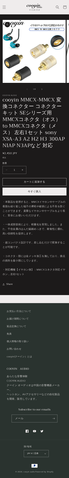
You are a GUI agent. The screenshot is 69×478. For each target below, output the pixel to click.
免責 (9, 334)
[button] (4, 7)
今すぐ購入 (34, 191)
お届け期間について (18, 318)
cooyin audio (29, 472)
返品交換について (16, 326)
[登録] (53, 418)
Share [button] (9, 284)
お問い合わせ (14, 349)
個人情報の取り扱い (18, 341)
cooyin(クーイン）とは (19, 356)
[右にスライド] (42, 89)
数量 (5, 163)
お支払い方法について (19, 311)
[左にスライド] (27, 89)
